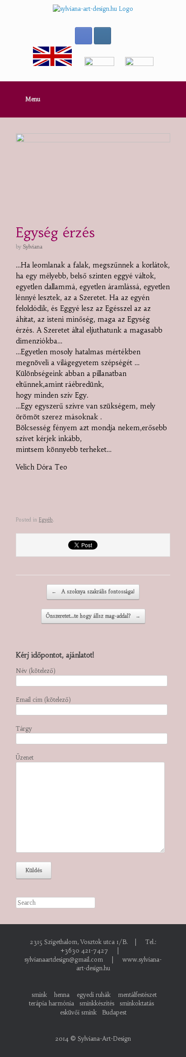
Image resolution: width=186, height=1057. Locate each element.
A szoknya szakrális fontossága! (93, 591)
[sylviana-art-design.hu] (93, 9)
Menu (32, 99)
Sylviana (32, 246)
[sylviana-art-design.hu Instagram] (102, 35)
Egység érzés (55, 232)
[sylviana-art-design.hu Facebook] (83, 35)
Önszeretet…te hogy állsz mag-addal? (93, 616)
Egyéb (46, 520)
